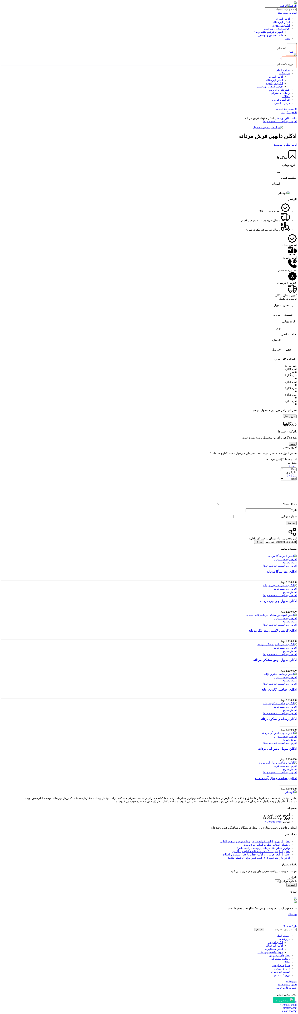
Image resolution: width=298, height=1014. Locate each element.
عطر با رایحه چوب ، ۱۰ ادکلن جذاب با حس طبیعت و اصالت (256, 854)
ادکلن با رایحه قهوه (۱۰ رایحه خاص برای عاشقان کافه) (259, 857)
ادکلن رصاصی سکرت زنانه (278, 719)
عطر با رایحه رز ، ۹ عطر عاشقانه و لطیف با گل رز (261, 851)
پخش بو (292, 462)
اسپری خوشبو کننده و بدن (268, 31)
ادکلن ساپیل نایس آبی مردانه (277, 748)
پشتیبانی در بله (282, 1001)
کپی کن (259, 542)
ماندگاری (291, 472)
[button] (285, 559)
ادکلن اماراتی (282, 18)
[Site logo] (292, 5)
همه (287, 38)
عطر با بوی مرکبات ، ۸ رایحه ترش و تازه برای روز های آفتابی (255, 841)
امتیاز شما (289, 459)
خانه (294, 118)
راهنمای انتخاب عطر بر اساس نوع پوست (266, 844)
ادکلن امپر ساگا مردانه (282, 571)
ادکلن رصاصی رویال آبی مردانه (276, 778)
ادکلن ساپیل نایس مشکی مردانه (275, 660)
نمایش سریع (290, 562)
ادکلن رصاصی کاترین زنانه (279, 689)
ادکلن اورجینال (281, 22)
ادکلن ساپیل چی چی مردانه (278, 601)
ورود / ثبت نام (282, 975)
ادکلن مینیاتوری (281, 25)
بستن (292, 443)
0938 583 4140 (273, 821)
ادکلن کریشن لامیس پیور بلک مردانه (273, 630)
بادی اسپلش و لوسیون (270, 35)
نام (294, 510)
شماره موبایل (288, 516)
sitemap (292, 914)
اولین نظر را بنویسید (285, 144)
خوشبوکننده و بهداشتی (277, 28)
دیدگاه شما (290, 504)
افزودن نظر (289, 416)
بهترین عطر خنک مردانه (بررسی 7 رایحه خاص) (263, 847)
